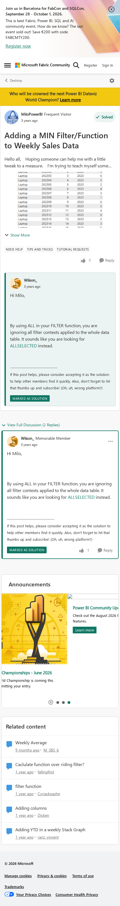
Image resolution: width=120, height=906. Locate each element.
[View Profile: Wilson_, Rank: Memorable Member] (12, 441)
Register (90, 65)
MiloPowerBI (32, 114)
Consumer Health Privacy (77, 894)
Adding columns (31, 808)
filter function (28, 786)
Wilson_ (30, 280)
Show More (20, 235)
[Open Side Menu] (7, 65)
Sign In (107, 65)
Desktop (16, 80)
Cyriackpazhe (49, 793)
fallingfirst (46, 771)
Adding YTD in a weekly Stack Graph (50, 829)
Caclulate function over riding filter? (49, 764)
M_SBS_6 (51, 750)
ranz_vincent (48, 837)
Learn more (70, 99)
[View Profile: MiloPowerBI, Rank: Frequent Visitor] (11, 117)
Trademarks (14, 886)
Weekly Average (31, 742)
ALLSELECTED (23, 345)
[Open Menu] (112, 81)
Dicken (43, 815)
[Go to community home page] (42, 65)
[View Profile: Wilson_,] (15, 283)
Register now (18, 46)
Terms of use (83, 875)
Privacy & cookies (52, 875)
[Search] (76, 65)
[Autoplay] (50, 702)
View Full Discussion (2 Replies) (33, 424)
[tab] (57, 702)
